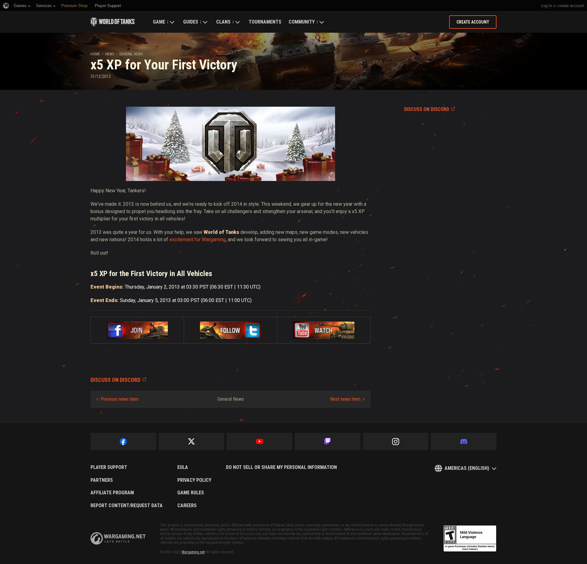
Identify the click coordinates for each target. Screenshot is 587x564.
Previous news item (119, 399)
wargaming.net (118, 538)
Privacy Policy (194, 480)
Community (302, 22)
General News (131, 54)
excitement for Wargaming (197, 239)
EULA (182, 467)
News (109, 54)
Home (95, 54)
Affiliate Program (112, 493)
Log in (546, 5)
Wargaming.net (193, 552)
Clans (223, 22)
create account (571, 5)
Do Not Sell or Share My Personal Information (281, 467)
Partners (101, 480)
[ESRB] (470, 538)
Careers (187, 505)
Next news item (345, 399)
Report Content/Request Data (126, 505)
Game (159, 22)
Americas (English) (467, 468)
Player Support (108, 467)
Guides (190, 22)
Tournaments (265, 22)
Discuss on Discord (426, 109)
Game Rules (190, 493)
